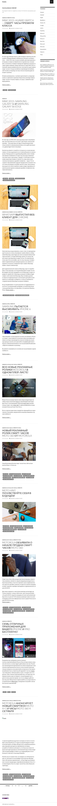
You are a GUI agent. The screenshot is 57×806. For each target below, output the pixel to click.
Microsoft (42, 44)
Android (4, 17)
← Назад (6, 785)
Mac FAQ (42, 41)
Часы (13, 17)
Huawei (5, 90)
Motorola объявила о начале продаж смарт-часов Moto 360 (17, 545)
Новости (9, 17)
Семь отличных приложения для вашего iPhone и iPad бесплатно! (16, 627)
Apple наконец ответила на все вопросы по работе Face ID (47, 79)
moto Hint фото (29, 527)
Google (15, 212)
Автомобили (43, 49)
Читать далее (6, 84)
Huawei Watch (12, 90)
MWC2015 (5, 178)
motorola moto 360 (8, 479)
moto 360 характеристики (19, 477)
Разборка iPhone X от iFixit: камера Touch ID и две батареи (47, 74)
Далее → (31, 785)
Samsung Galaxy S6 (20, 178)
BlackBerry (10, 212)
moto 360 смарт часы (29, 475)
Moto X (18, 401)
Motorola (14, 364)
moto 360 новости (7, 475)
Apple (8, 303)
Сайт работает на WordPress (8, 804)
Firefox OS (42, 22)
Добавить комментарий (16, 28)
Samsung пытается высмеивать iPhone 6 (16, 307)
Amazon (42, 12)
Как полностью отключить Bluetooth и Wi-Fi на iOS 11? (47, 84)
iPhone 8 (42, 33)
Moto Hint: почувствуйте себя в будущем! (16, 493)
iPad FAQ (42, 30)
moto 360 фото (6, 477)
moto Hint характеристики (9, 529)
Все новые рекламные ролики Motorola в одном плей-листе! (17, 369)
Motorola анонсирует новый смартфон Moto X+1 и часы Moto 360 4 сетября (18, 707)
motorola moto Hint (8, 531)
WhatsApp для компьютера (22, 295)
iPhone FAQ (43, 36)
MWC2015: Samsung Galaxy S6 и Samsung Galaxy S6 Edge (15, 104)
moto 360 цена (30, 477)
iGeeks (4, 2)
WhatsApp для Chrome (8, 295)
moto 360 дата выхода (15, 473)
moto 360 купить (26, 473)
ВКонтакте (15, 681)
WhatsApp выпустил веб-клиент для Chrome (18, 216)
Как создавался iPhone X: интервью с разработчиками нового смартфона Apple (47, 66)
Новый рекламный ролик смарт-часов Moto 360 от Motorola (17, 433)
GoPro (41, 28)
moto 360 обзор (18, 475)
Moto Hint (26, 403)
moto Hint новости (8, 527)
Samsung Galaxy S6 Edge (8, 180)
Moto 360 (16, 405)
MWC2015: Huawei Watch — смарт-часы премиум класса (18, 23)
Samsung (12, 178)
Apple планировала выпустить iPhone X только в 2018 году (47, 70)
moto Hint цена (22, 529)
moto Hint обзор (19, 527)
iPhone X (42, 38)
